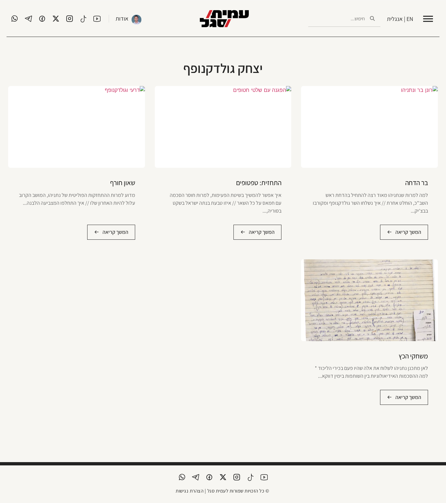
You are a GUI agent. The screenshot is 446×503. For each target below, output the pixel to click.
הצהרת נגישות (189, 491)
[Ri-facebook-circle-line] (42, 18)
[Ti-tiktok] (83, 18)
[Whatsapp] (14, 18)
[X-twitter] (55, 18)
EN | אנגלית (400, 19)
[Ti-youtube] (97, 18)
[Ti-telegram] (28, 18)
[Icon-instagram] (69, 18)
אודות (122, 18)
